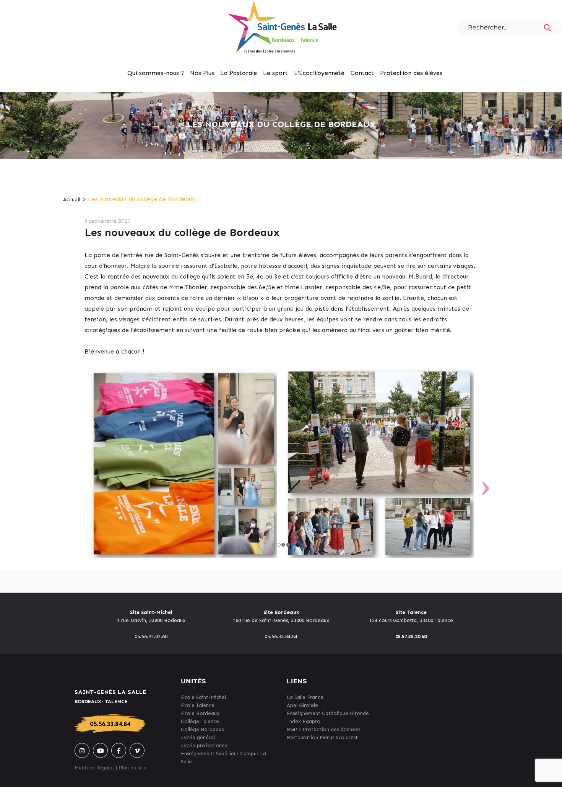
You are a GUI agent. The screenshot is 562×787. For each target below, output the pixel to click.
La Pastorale (238, 73)
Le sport (275, 73)
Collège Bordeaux (202, 729)
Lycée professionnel (205, 745)
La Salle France (305, 697)
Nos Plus (202, 73)
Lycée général (198, 737)
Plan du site (132, 768)
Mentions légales (94, 768)
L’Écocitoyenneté (319, 73)
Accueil (71, 199)
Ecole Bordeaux (200, 713)
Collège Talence (200, 721)
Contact (362, 73)
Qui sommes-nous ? (155, 73)
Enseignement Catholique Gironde (328, 713)
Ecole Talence (197, 705)
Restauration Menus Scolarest (322, 737)
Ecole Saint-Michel (203, 697)
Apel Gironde (302, 705)
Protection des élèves (411, 73)
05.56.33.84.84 (110, 724)
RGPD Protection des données (323, 729)
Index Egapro (303, 721)
